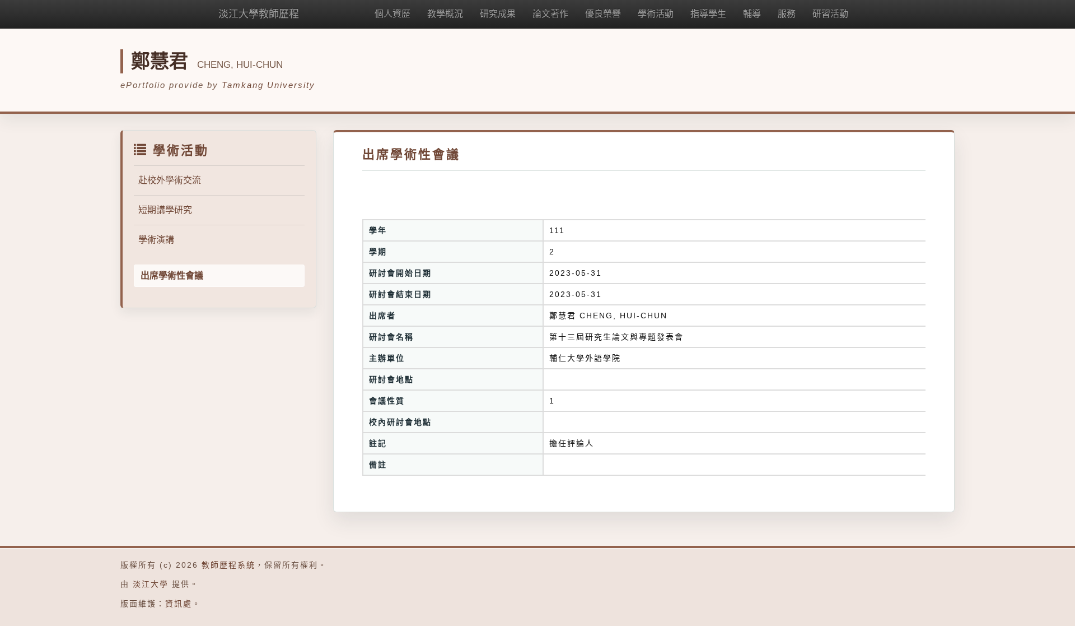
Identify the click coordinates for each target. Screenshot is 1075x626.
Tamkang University (268, 85)
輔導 (752, 13)
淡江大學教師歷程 (258, 14)
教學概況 (445, 13)
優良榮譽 (603, 13)
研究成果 (498, 13)
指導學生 (708, 13)
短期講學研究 (165, 210)
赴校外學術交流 (169, 180)
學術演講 (156, 239)
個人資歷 (392, 13)
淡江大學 (151, 583)
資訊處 (178, 603)
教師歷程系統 (228, 564)
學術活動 (656, 13)
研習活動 (830, 13)
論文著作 (550, 13)
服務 (787, 13)
